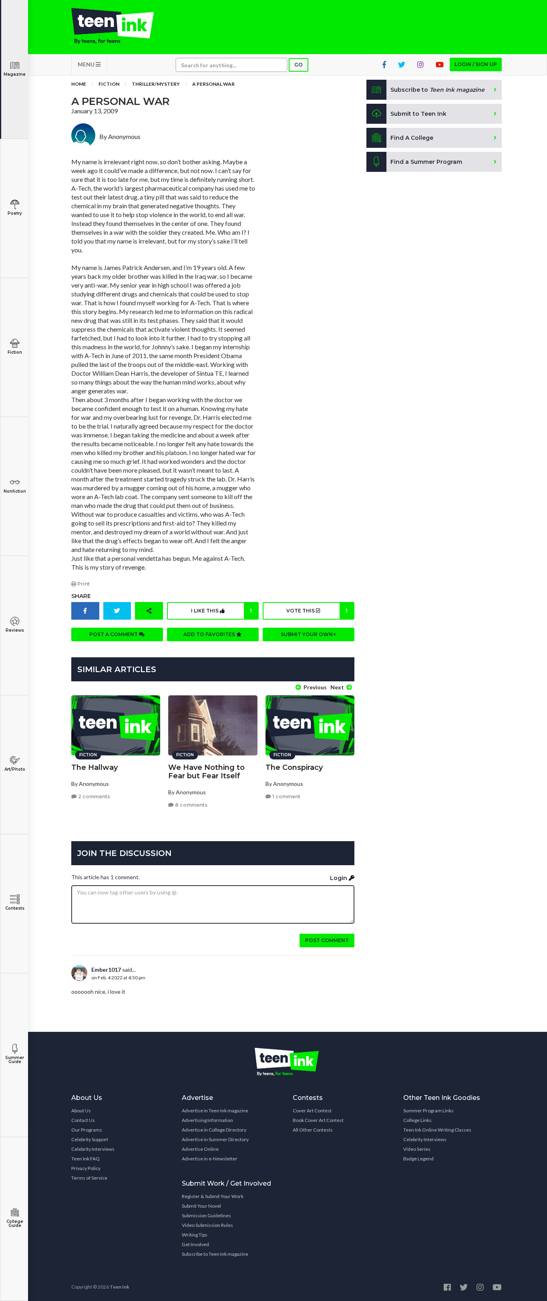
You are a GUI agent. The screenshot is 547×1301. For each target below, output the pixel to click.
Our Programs (86, 1130)
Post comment (327, 940)
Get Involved (195, 1244)
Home (78, 84)
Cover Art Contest (312, 1111)
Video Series (416, 1149)
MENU (87, 64)
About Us (81, 1111)
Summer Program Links (428, 1111)
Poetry (15, 213)
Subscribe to (437, 89)
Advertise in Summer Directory (215, 1139)
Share (81, 596)
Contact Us (83, 1120)
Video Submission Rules (207, 1225)
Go (298, 65)
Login (339, 878)
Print (83, 584)
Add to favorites (209, 634)
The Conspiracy (294, 767)
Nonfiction (15, 491)
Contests (14, 908)
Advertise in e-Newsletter (209, 1159)
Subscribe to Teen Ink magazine (215, 1254)
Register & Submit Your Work (212, 1196)
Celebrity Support (89, 1139)
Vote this (316, 611)
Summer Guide (14, 1059)
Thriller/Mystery (156, 84)
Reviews (15, 630)
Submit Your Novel (201, 1206)
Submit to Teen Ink (418, 113)
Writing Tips (194, 1235)
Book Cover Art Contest (318, 1120)
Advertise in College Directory (214, 1130)
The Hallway (94, 767)
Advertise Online (200, 1149)
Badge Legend (418, 1159)
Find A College (411, 137)
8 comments (190, 805)
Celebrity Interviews (93, 1149)
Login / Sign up (475, 64)
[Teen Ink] (120, 26)
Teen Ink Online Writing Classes (437, 1130)
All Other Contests (313, 1130)
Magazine (15, 74)
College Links (417, 1120)
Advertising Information (207, 1120)
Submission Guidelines (206, 1215)
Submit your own (307, 634)
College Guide (14, 1223)
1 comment (285, 796)
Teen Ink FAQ (85, 1159)
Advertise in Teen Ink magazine (215, 1111)
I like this (221, 611)
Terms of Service (89, 1178)
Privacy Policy (86, 1168)
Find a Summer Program (426, 161)
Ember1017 (106, 969)
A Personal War (213, 84)
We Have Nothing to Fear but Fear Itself (206, 771)
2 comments (93, 796)
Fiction (15, 352)
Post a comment (114, 634)
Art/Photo (14, 769)
